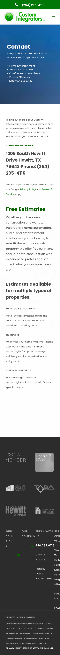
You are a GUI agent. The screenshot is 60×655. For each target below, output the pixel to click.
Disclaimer (48, 648)
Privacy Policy (28, 189)
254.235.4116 (45, 545)
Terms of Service (32, 648)
